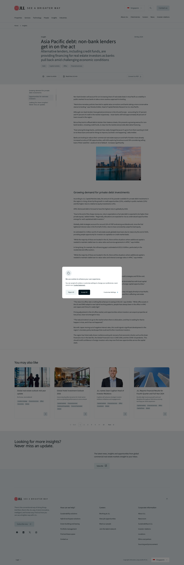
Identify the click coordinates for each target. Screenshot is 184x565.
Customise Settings (111, 292)
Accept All (84, 292)
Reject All (71, 292)
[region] (92, 282)
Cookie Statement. (79, 285)
